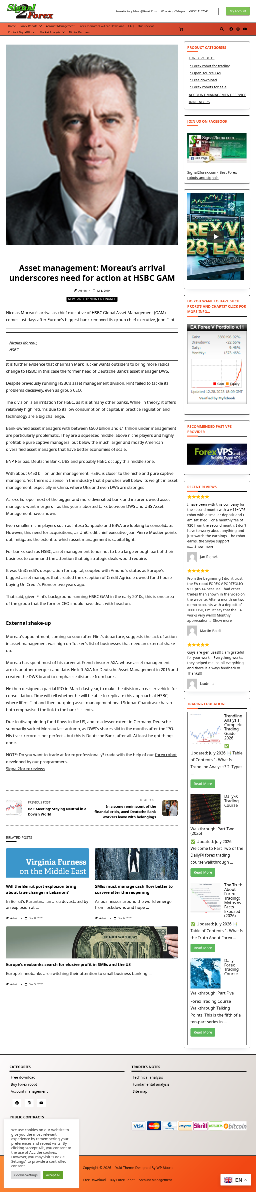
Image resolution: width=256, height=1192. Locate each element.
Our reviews (146, 26)
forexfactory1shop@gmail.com (136, 11)
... (37, 907)
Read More (203, 783)
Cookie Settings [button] (26, 1175)
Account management (60, 26)
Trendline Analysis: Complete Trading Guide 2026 (233, 727)
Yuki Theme (124, 1167)
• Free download (203, 80)
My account (238, 11)
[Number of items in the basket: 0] (181, 29)
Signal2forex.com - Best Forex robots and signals (212, 175)
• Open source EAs (205, 73)
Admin (82, 290)
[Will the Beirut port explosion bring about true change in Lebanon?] (47, 864)
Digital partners (79, 32)
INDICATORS (199, 101)
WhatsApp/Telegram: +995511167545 (184, 11)
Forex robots (28, 26)
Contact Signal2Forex (22, 32)
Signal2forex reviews (25, 768)
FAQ (131, 26)
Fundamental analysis (151, 1084)
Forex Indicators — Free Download (101, 26)
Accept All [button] (53, 1175)
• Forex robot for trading (210, 66)
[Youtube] (245, 29)
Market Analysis (50, 32)
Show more (203, 546)
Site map (140, 1091)
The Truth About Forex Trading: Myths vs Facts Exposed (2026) (233, 900)
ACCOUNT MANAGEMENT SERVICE (217, 94)
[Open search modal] (222, 29)
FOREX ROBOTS (201, 58)
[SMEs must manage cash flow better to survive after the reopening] (136, 864)
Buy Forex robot (24, 1084)
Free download (23, 1077)
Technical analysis (148, 1077)
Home (12, 26)
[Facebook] (231, 29)
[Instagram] (238, 29)
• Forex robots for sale (208, 87)
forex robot (166, 754)
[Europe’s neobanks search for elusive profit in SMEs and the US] (92, 942)
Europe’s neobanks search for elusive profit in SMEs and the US (68, 964)
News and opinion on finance (92, 299)
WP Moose (165, 1167)
